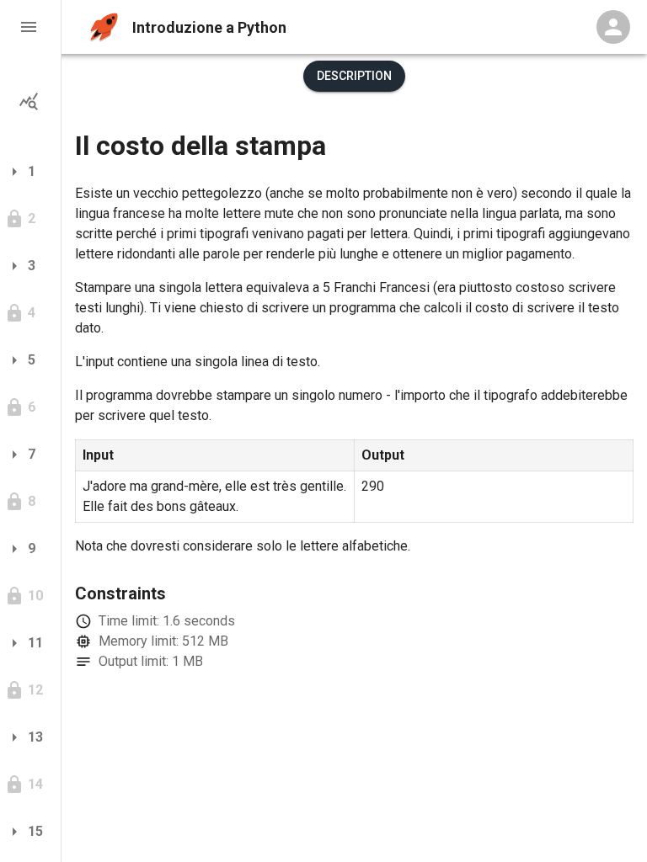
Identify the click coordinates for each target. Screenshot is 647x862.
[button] (30, 27)
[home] (104, 27)
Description (354, 75)
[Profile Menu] (613, 27)
